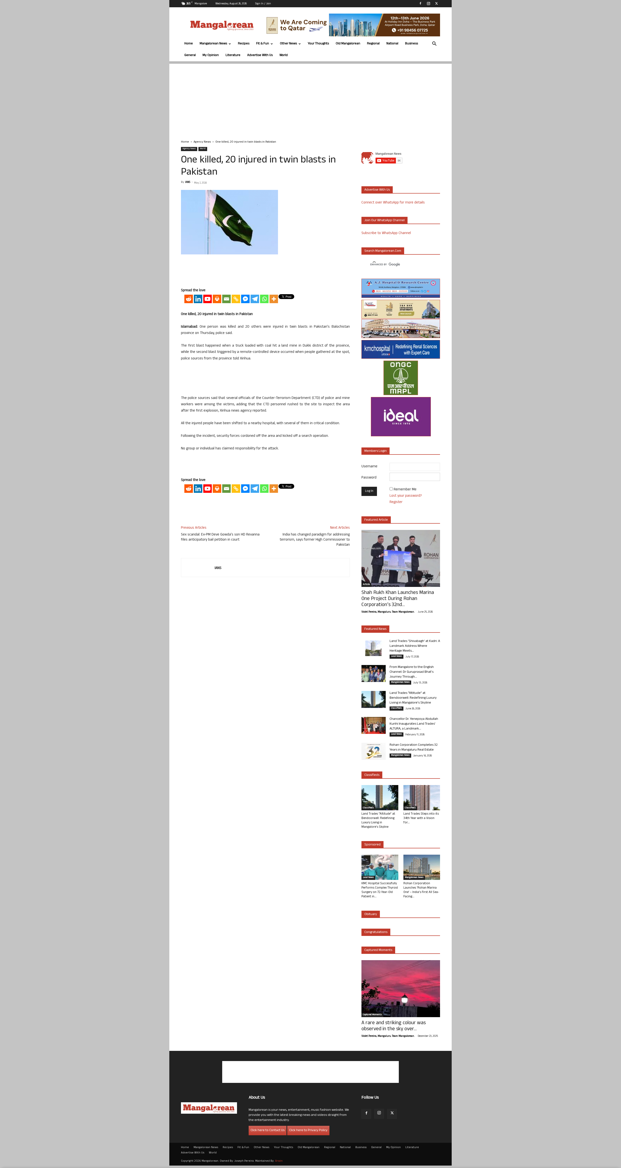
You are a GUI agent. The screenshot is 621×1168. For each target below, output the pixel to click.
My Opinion (211, 55)
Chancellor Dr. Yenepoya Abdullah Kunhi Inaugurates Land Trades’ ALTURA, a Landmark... (414, 724)
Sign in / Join (263, 4)
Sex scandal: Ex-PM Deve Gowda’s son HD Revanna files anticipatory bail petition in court (220, 537)
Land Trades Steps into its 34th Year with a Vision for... (421, 818)
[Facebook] (420, 3)
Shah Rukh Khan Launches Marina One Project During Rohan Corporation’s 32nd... (397, 599)
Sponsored (372, 845)
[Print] (217, 299)
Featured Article (376, 520)
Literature (233, 55)
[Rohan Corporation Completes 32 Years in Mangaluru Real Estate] (373, 751)
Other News (288, 44)
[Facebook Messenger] (245, 299)
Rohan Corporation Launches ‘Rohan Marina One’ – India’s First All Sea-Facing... (421, 890)
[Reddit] (188, 299)
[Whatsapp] (264, 299)
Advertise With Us (260, 55)
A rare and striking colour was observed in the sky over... (393, 1026)
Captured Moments (378, 950)
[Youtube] (207, 299)
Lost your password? (406, 496)
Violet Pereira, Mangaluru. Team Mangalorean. (387, 612)
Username (369, 467)
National (392, 44)
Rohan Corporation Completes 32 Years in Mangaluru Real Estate (414, 747)
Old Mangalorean (348, 44)
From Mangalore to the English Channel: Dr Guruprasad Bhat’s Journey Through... (412, 672)
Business (411, 44)
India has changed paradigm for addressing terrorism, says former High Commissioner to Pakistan (315, 540)
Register (396, 502)
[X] (436, 3)
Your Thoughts (318, 44)
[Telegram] (255, 299)
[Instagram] (428, 3)
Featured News (375, 629)
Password (368, 478)
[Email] (226, 299)
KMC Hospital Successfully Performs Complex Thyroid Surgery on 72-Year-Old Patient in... (379, 890)
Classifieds (396, 708)
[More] (274, 299)
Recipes (243, 44)
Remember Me (405, 490)
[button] (434, 44)
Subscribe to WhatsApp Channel (386, 233)
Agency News (202, 142)
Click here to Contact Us (268, 1130)
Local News (396, 656)
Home (188, 44)
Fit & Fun (262, 44)
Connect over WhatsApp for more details (393, 203)
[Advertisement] (310, 98)
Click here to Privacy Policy (308, 1130)
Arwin (279, 1161)
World (283, 55)
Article (366, 585)
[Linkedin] (198, 299)
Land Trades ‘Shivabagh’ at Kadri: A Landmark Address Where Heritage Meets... (415, 646)
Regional (373, 44)
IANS (187, 182)
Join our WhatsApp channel (384, 220)
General (190, 55)
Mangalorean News (213, 44)
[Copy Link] (236, 299)
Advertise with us (377, 190)
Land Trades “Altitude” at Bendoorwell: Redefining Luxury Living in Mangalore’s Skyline (413, 698)
